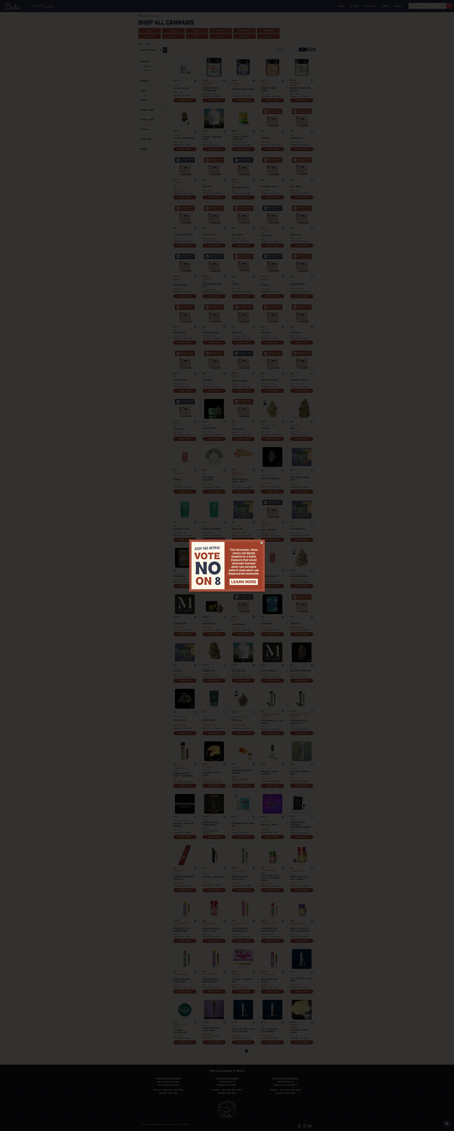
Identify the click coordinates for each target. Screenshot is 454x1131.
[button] (261, 543)
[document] (227, 565)
